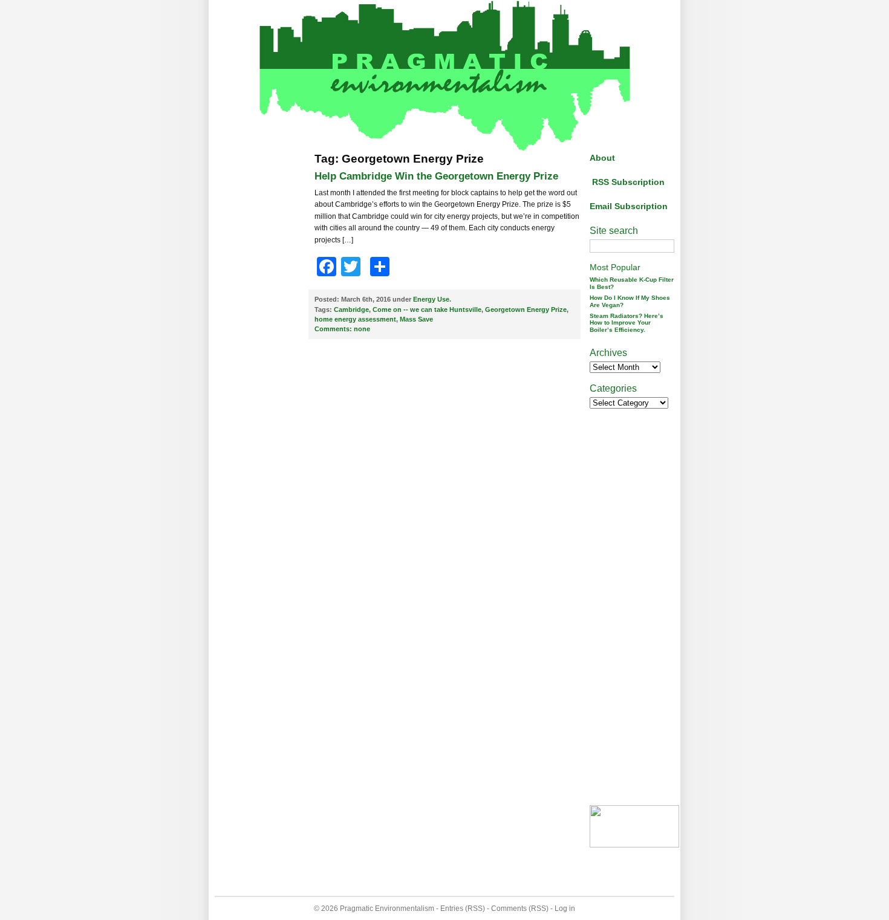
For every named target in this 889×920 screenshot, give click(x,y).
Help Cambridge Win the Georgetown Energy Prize (436, 176)
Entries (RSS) (462, 908)
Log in (565, 908)
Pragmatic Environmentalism (387, 908)
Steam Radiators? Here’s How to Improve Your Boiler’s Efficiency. (626, 323)
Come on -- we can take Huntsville (427, 309)
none (342, 328)
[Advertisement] (263, 334)
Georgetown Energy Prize (526, 309)
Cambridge (351, 309)
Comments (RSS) (520, 908)
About (602, 158)
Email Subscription (629, 206)
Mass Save (416, 319)
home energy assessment (355, 319)
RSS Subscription (628, 182)
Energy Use (431, 299)
